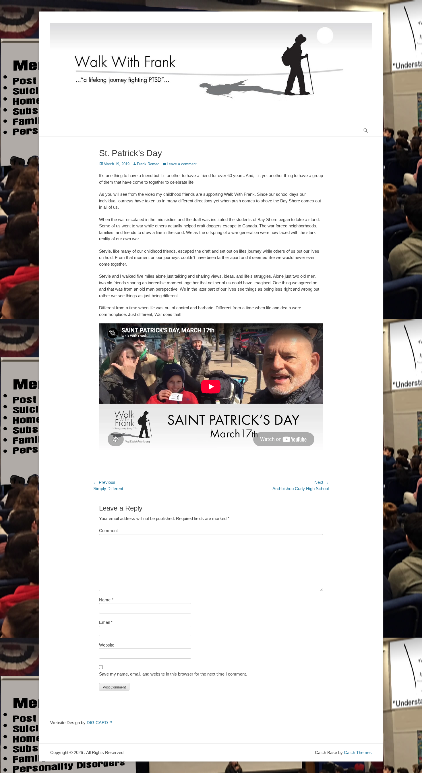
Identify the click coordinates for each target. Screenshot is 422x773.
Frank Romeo (148, 164)
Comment (108, 530)
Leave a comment (182, 164)
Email (106, 622)
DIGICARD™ (99, 722)
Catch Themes (358, 752)
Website (106, 644)
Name (106, 599)
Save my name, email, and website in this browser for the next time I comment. (173, 674)
